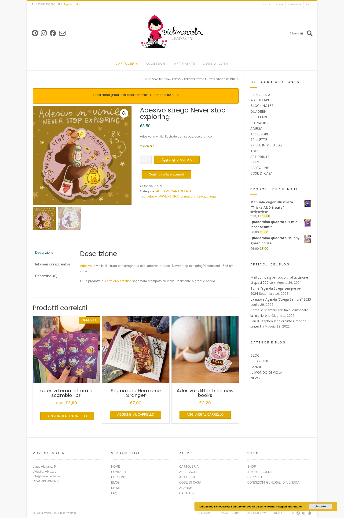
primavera (187, 196)
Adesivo (86, 266)
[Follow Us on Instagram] (44, 33)
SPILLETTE (258, 139)
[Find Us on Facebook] (53, 33)
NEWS (255, 378)
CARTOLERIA (127, 63)
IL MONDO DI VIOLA (266, 372)
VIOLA (267, 4)
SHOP (310, 4)
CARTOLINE (259, 167)
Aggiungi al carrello (176, 159)
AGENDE (185, 488)
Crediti (277, 513)
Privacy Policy (228, 513)
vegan (213, 196)
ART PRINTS (184, 63)
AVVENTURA (169, 196)
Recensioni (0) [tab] (46, 276)
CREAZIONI (259, 361)
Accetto (320, 506)
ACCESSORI (156, 63)
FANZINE (257, 367)
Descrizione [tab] (44, 252)
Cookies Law (256, 513)
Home (147, 79)
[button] (124, 113)
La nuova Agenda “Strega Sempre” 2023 (280, 299)
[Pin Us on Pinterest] (35, 33)
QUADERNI (258, 111)
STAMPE (256, 162)
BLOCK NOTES (261, 105)
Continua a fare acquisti (166, 174)
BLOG (279, 4)
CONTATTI (294, 4)
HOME (115, 466)
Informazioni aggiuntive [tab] (52, 264)
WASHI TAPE (260, 100)
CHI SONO (118, 477)
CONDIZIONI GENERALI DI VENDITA (273, 482)
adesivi (152, 196)
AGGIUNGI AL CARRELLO (67, 416)
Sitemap (204, 513)
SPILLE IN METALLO (266, 145)
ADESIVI (177, 79)
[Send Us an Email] (62, 33)
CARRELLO (255, 477)
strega (202, 196)
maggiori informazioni (289, 506)
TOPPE (255, 151)
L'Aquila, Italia (70, 4)
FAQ (114, 493)
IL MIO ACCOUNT (259, 472)
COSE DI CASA (215, 63)
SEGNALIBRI (259, 123)
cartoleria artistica (118, 281)
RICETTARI (258, 117)
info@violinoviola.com (47, 476)
